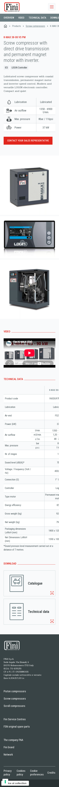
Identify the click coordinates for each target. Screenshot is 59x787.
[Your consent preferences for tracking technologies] (5, 782)
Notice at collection (15, 783)
